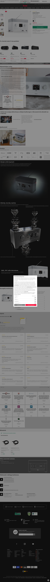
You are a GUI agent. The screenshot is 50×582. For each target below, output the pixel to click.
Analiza (15, 297)
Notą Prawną (19, 294)
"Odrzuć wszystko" (16, 284)
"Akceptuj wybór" (26, 291)
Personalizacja (16, 301)
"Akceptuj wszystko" (29, 286)
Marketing (16, 299)
